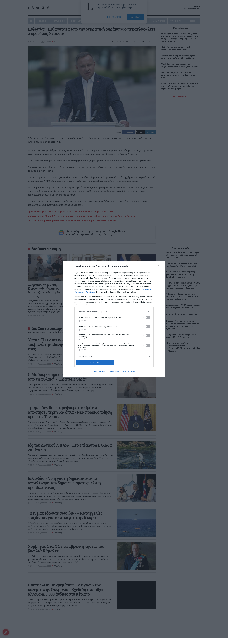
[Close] (159, 266)
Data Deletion (99, 372)
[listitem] (114, 311)
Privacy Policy (129, 372)
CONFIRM (95, 362)
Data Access (114, 372)
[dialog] (114, 319)
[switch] (146, 317)
